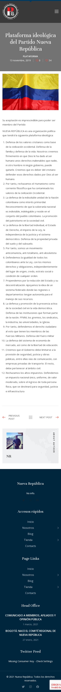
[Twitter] (23, 500)
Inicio (30, 522)
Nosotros (28, 528)
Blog (30, 534)
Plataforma (30, 56)
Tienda (28, 540)
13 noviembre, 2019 (20, 60)
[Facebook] (37, 500)
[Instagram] (30, 500)
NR (9, 456)
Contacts (30, 546)
